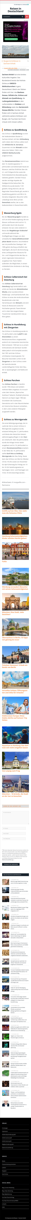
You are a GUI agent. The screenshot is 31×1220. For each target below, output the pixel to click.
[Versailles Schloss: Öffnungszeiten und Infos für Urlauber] (15, 680)
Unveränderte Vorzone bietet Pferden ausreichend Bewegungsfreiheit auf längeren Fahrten (18, 1010)
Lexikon (4, 1167)
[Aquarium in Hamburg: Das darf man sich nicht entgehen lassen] (15, 735)
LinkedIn (4, 1204)
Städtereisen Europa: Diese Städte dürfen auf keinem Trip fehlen (14, 718)
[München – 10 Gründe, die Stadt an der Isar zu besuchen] (15, 783)
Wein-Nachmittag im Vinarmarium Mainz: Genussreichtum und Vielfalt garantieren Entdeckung (19, 944)
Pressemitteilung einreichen (9, 1164)
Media (3, 1161)
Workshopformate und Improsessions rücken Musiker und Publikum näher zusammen (19, 1084)
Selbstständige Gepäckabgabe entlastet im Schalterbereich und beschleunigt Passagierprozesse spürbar (19, 1055)
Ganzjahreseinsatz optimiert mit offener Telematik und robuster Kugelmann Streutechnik (18, 962)
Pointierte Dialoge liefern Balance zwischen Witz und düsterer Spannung (19, 1045)
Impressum (5, 1131)
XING (3, 1207)
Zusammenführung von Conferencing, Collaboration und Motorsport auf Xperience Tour (19, 1019)
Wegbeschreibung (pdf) (7, 1144)
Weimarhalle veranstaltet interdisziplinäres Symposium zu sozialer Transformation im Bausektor (19, 1105)
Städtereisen (22, 69)
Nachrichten (5, 1174)
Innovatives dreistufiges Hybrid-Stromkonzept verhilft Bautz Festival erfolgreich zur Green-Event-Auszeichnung (20, 999)
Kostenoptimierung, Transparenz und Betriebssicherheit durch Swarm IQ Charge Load (20, 980)
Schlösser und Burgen (13, 69)
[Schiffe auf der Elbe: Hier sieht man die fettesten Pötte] (15, 500)
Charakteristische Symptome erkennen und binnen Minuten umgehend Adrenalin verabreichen (19, 953)
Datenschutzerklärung (7, 859)
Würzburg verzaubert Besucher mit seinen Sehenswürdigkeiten (15, 588)
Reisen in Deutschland (15, 10)
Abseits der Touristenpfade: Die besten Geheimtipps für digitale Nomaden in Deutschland (18, 935)
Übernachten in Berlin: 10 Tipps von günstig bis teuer (15, 639)
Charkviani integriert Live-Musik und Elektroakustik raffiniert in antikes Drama (19, 926)
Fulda (4, 561)
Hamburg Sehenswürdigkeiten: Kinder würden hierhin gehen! (15, 537)
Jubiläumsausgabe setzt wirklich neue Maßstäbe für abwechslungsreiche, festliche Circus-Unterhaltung (20, 1028)
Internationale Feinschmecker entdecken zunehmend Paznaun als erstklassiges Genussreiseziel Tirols (19, 900)
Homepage (5, 1128)
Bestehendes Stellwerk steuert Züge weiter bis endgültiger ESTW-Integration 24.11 (19, 909)
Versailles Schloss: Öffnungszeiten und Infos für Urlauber (15, 691)
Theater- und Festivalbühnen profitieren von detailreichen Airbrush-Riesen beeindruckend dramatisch (18, 1094)
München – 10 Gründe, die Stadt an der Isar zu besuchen (15, 795)
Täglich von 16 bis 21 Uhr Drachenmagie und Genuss (17, 1036)
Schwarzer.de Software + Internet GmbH (16, 1218)
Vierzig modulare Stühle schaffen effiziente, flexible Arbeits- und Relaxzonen (19, 1065)
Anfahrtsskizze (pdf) (7, 1138)
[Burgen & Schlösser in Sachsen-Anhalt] (15, 52)
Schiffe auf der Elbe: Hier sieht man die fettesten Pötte (14, 512)
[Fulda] (15, 551)
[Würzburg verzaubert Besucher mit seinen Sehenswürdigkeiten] (15, 576)
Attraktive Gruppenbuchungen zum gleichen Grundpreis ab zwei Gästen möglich (19, 918)
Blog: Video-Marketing (7, 1191)
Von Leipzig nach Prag (11, 771)
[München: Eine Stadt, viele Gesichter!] (15, 602)
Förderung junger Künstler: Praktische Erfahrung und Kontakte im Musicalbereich (19, 891)
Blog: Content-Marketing (8, 1187)
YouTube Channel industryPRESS (10, 1200)
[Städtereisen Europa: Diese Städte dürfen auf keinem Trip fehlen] (15, 705)
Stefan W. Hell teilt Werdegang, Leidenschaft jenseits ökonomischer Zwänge (19, 989)
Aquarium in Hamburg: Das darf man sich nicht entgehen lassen (15, 746)
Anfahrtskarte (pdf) (6, 1141)
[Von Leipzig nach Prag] (15, 760)
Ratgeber (4, 1171)
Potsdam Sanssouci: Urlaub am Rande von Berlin (14, 666)
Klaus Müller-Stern (10, 68)
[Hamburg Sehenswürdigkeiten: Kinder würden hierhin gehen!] (15, 526)
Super (27, 69)
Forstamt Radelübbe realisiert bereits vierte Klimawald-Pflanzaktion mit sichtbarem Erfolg (20, 971)
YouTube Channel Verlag (8, 1197)
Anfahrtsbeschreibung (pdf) (9, 1134)
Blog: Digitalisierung (7, 1194)
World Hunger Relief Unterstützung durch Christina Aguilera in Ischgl (19, 882)
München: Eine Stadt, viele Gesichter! (13, 613)
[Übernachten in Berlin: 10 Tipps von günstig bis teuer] (15, 627)
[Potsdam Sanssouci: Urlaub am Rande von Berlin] (15, 655)
